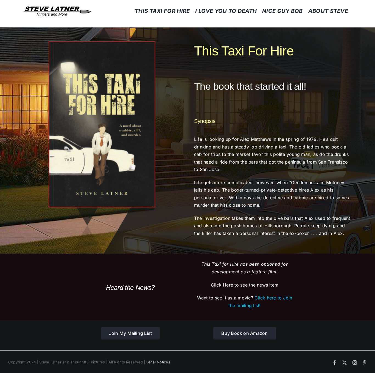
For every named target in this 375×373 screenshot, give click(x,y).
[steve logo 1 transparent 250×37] (57, 8)
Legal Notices (158, 362)
